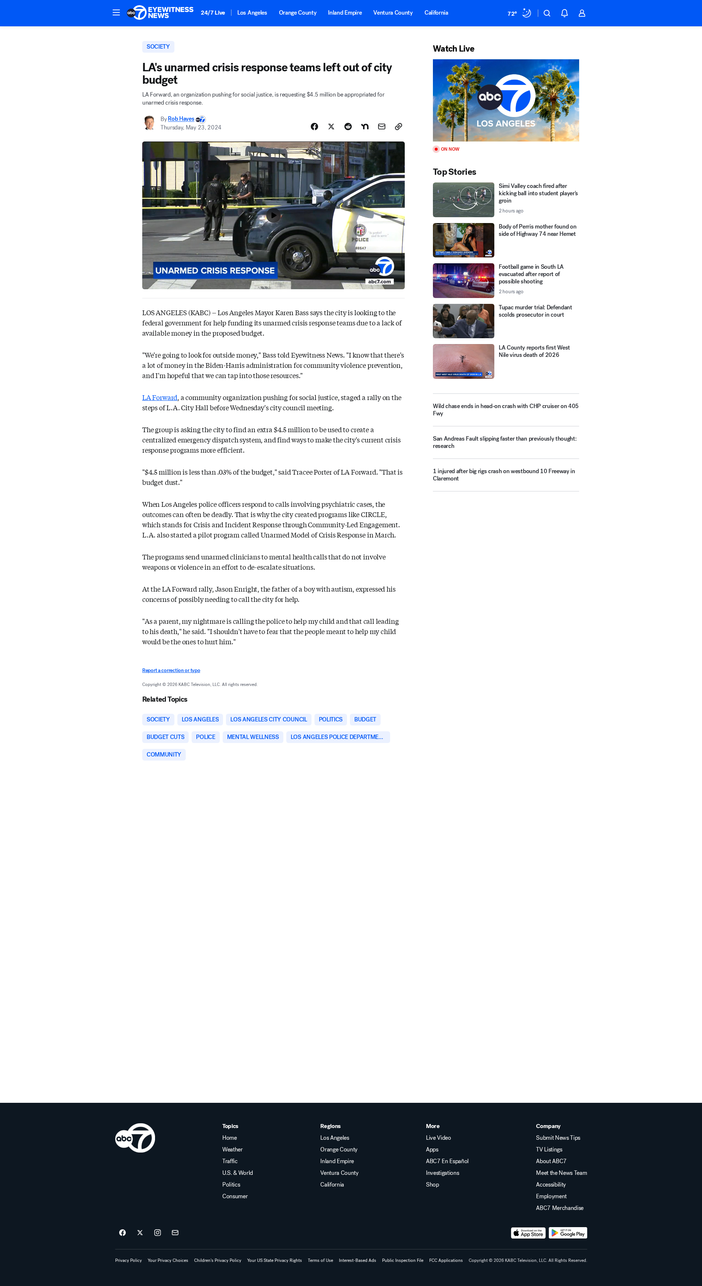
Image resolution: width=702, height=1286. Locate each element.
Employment (551, 1196)
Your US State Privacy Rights (274, 1260)
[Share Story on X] (331, 126)
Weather (232, 1150)
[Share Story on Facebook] (314, 126)
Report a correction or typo (171, 670)
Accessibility (551, 1185)
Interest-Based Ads (357, 1260)
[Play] (506, 100)
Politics (231, 1185)
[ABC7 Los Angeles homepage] (160, 13)
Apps (432, 1150)
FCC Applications (446, 1260)
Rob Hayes (181, 119)
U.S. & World (237, 1173)
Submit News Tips (558, 1138)
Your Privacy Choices (168, 1260)
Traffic (230, 1161)
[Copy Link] (398, 126)
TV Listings (549, 1150)
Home (229, 1138)
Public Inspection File (402, 1260)
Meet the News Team (561, 1173)
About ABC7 (551, 1161)
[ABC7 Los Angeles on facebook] (122, 1233)
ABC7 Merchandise (560, 1208)
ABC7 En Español (447, 1161)
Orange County (298, 12)
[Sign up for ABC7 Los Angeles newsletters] (175, 1233)
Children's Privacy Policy (217, 1260)
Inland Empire (345, 12)
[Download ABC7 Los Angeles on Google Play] (568, 1233)
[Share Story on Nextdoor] (365, 126)
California (436, 12)
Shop (432, 1185)
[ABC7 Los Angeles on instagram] (157, 1233)
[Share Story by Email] (381, 126)
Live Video (438, 1138)
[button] (116, 12)
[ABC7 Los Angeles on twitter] (140, 1233)
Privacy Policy (128, 1260)
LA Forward (159, 397)
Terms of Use (320, 1260)
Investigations (442, 1173)
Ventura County (393, 12)
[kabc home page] (135, 1138)
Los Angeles (252, 12)
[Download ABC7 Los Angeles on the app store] (528, 1233)
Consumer (235, 1196)
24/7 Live (213, 12)
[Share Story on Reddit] (348, 126)
